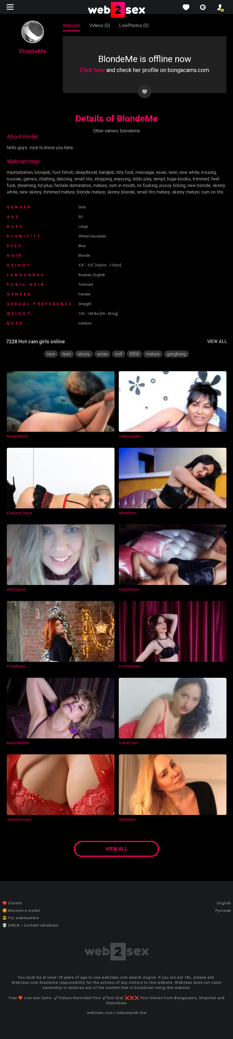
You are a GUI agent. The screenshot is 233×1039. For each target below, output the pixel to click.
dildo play (141, 179)
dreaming (26, 185)
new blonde (199, 185)
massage (145, 172)
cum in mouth (122, 185)
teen (172, 172)
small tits (83, 179)
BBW (134, 354)
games (30, 179)
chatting (47, 179)
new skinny (30, 192)
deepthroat (86, 172)
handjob (106, 172)
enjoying (122, 179)
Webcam (71, 25)
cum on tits (212, 192)
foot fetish (62, 172)
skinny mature (185, 192)
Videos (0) (99, 25)
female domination (72, 185)
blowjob (42, 172)
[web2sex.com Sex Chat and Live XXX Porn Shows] (116, 10)
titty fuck (125, 172)
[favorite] (185, 7)
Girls (82, 207)
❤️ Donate (12, 903)
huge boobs (179, 179)
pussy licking (172, 185)
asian (161, 172)
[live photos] (202, 7)
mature (100, 185)
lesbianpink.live (131, 1013)
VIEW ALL (217, 341)
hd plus (45, 185)
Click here (92, 70)
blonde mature (91, 192)
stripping (103, 179)
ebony (84, 354)
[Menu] (11, 7)
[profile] (219, 7)
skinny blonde (121, 192)
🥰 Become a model (21, 910)
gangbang (176, 354)
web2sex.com (100, 1013)
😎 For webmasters (20, 918)
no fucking (147, 185)
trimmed (201, 179)
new (51, 354)
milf (118, 354)
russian (14, 179)
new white (189, 172)
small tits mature (153, 192)
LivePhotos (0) (134, 25)
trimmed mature (59, 192)
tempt (159, 179)
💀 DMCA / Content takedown (30, 925)
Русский (223, 910)
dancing (64, 179)
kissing (208, 172)
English (224, 903)
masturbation (20, 172)
